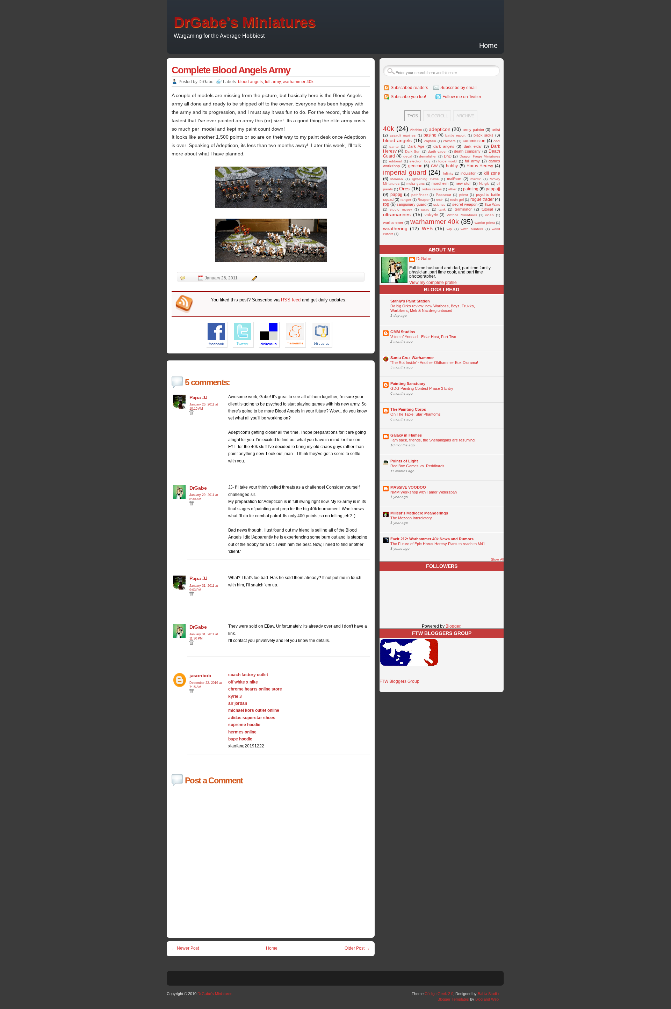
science (439, 204)
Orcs (404, 188)
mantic (475, 179)
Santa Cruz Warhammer (412, 358)
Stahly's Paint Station (410, 301)
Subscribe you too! (408, 96)
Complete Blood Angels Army (231, 70)
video (489, 215)
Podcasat (443, 195)
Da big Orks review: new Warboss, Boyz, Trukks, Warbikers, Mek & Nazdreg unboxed (432, 308)
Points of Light (404, 461)
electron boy (420, 161)
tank (442, 209)
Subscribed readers (409, 87)
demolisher (427, 156)
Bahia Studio (488, 994)
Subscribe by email (458, 87)
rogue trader (482, 199)
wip (449, 229)
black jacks (483, 135)
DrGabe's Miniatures (245, 22)
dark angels (443, 146)
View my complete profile (433, 282)
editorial (395, 161)
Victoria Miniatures (462, 215)
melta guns (415, 183)
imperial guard (404, 172)
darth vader (437, 151)
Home (488, 45)
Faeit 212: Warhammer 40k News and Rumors (432, 539)
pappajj (493, 189)
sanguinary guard (411, 204)
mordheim (440, 183)
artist (496, 129)
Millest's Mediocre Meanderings (419, 513)
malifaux (454, 179)
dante (394, 146)
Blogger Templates (453, 999)
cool (496, 141)
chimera (449, 141)
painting (470, 189)
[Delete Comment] (191, 414)
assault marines (403, 135)
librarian (396, 179)
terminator (463, 209)
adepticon (439, 129)
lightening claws (425, 179)
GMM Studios (402, 332)
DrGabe (198, 488)
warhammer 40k (298, 81)
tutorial (487, 209)
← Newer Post (185, 948)
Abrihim (416, 130)
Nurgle (484, 183)
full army (273, 81)
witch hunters (472, 229)
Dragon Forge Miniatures (480, 156)
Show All (497, 559)
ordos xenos (432, 189)
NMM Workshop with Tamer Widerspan (423, 492)
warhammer (393, 222)
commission (474, 140)
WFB (427, 228)
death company (467, 151)
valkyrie (431, 215)
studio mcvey (401, 209)
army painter (473, 129)
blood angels (250, 81)
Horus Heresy (480, 165)
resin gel (457, 200)
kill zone (492, 173)
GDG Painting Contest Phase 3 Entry (421, 388)
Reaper (424, 200)
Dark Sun (412, 151)
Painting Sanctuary (407, 383)
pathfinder (419, 195)
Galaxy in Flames (406, 435)
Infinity (448, 173)
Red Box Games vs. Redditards (417, 466)
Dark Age (415, 146)
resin (439, 200)
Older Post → (357, 948)
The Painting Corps (408, 409)
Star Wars (492, 204)
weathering (395, 228)
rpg (386, 204)
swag (425, 209)
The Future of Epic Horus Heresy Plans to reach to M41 (437, 544)
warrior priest (485, 223)
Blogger (453, 626)
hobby (452, 165)
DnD (448, 156)
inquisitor (468, 173)
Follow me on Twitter (461, 96)
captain (430, 141)
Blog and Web (487, 999)
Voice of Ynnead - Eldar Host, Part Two (423, 337)
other (452, 189)
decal (407, 156)
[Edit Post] (253, 278)
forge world (447, 161)
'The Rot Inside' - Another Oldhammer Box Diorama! (434, 362)
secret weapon (464, 204)
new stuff (463, 183)
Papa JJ (198, 397)
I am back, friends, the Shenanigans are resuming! (433, 440)
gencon (415, 165)
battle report (455, 135)
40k (388, 128)
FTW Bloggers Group (399, 681)
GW (434, 166)
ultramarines (397, 214)
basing (430, 135)
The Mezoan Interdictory (411, 518)
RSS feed (291, 299)
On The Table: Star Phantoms (415, 414)
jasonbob (200, 675)
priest (463, 195)
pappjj (396, 194)
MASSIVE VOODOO (408, 487)
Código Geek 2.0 (439, 994)
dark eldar (473, 146)
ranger (406, 200)
